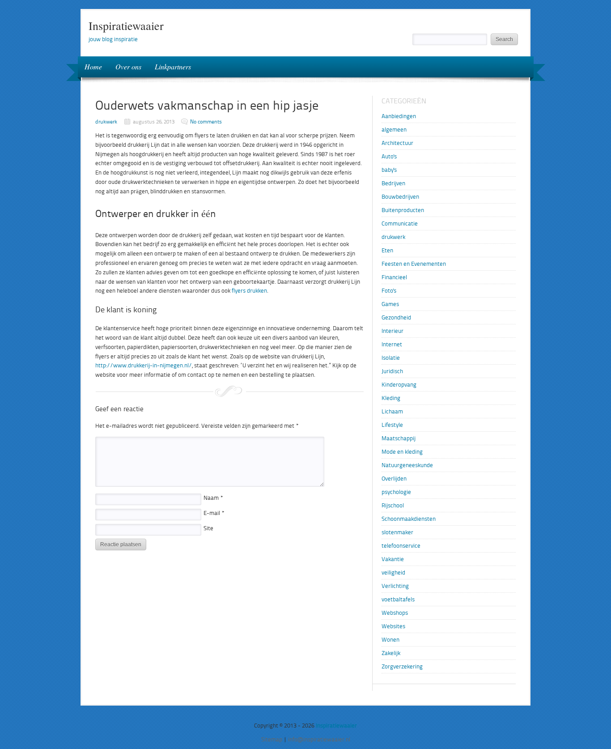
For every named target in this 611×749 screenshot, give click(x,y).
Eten (387, 250)
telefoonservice (401, 545)
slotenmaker (397, 532)
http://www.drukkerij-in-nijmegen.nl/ (143, 365)
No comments (206, 122)
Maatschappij (399, 438)
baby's (389, 169)
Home (93, 66)
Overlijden (394, 478)
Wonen (390, 639)
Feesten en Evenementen (414, 263)
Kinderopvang (399, 384)
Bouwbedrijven (400, 196)
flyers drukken (249, 290)
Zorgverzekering (402, 666)
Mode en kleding (402, 451)
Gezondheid (396, 317)
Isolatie (391, 357)
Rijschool (393, 505)
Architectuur (397, 143)
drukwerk (106, 122)
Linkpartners (173, 66)
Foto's (389, 290)
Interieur (392, 331)
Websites (393, 626)
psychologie (396, 492)
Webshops (395, 612)
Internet (392, 344)
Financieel (394, 277)
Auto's (389, 156)
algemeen (394, 129)
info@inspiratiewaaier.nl (319, 739)
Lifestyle (392, 424)
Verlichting (395, 586)
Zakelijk (391, 653)
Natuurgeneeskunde (407, 465)
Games (390, 304)
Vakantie (393, 559)
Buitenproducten (403, 210)
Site (208, 528)
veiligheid (393, 572)
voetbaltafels (398, 599)
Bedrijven (393, 183)
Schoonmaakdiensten (409, 518)
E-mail (214, 513)
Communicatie (400, 223)
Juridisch (392, 371)
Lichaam (392, 411)
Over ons (128, 66)
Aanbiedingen (399, 116)
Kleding (391, 398)
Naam (213, 497)
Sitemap (271, 739)
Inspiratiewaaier (126, 25)
